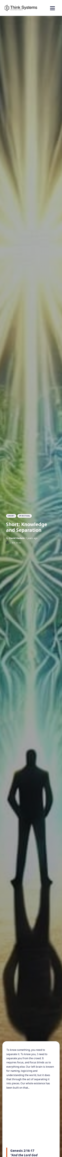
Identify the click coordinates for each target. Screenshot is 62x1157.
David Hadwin (17, 538)
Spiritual (24, 516)
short (11, 516)
